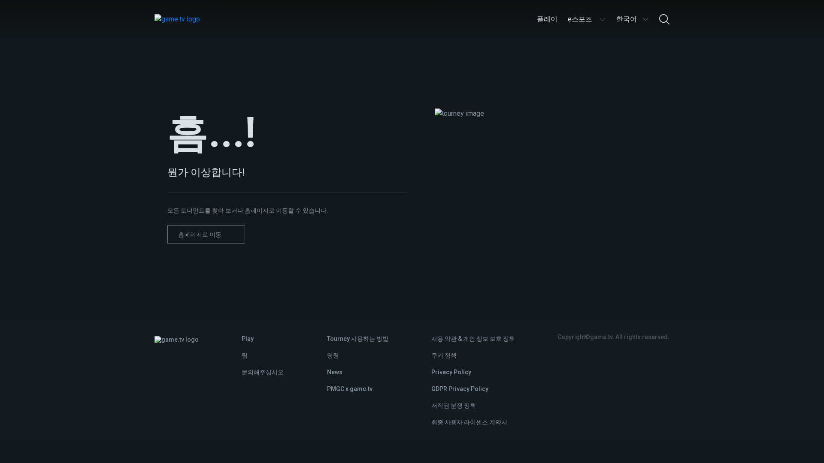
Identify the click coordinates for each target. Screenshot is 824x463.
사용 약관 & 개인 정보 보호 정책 (473, 338)
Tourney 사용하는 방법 (357, 338)
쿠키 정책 (444, 355)
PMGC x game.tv (350, 388)
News (334, 372)
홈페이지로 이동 (199, 234)
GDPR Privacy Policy (459, 388)
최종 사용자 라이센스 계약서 (469, 422)
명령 (333, 355)
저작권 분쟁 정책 (453, 405)
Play (248, 338)
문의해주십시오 (263, 372)
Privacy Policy (451, 372)
